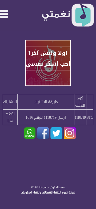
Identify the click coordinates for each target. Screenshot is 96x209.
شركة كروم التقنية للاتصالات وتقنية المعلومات (48, 192)
